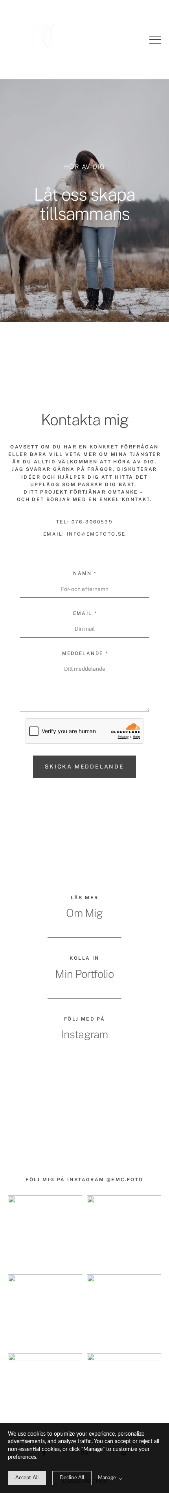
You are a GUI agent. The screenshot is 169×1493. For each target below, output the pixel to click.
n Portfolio (90, 974)
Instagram (84, 1034)
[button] (155, 40)
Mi (60, 974)
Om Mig (84, 913)
